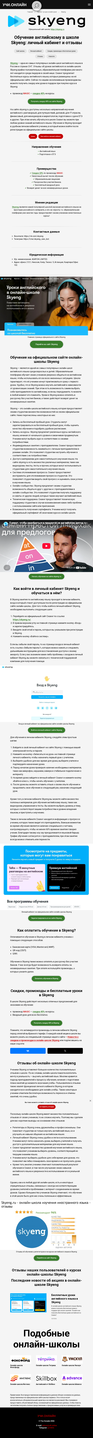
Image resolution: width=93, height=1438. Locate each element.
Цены (33, 136)
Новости (51, 56)
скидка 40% (39, 93)
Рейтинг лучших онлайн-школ (47, 12)
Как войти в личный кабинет (51, 136)
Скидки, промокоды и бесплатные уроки (61, 51)
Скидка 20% (37, 173)
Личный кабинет (36, 51)
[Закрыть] (90, 1100)
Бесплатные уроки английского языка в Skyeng (64, 1299)
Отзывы (40, 56)
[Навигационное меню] (89, 4)
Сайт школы (20, 51)
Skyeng (14, 63)
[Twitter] (65, 1051)
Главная (30, 12)
